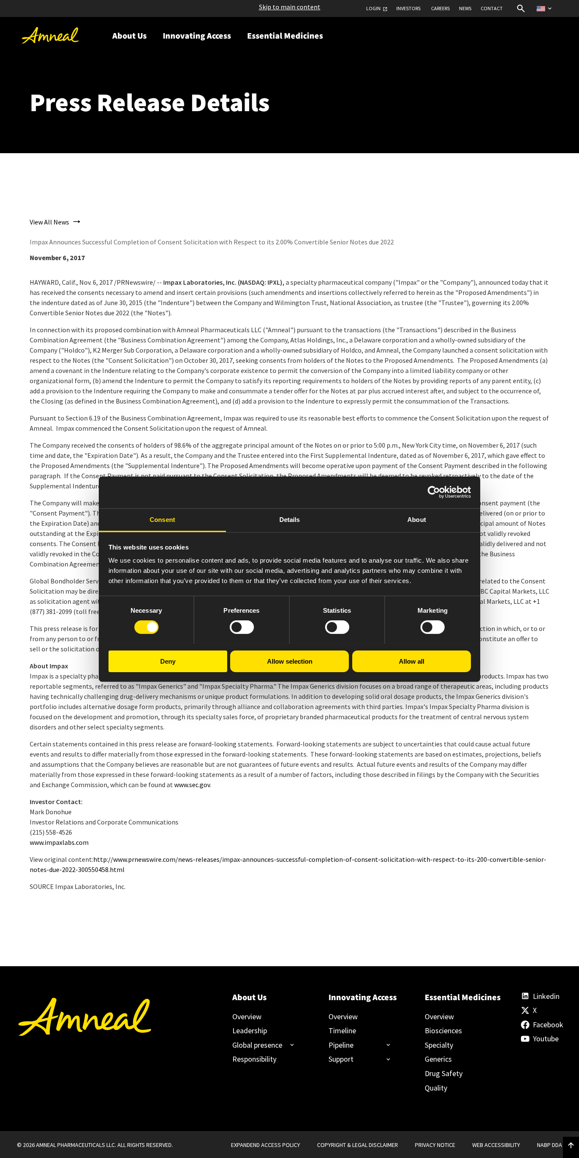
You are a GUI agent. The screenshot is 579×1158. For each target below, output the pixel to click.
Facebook (547, 1024)
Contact (492, 8)
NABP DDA (549, 1145)
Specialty (439, 1045)
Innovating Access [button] (197, 36)
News (465, 8)
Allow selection (289, 661)
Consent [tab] (162, 519)
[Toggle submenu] (260, 1045)
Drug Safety (443, 1073)
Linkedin (546, 996)
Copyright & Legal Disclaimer (357, 1145)
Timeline (342, 1030)
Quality (436, 1088)
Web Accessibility (496, 1145)
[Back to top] (571, 1146)
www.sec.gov (192, 784)
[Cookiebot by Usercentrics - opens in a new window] (434, 492)
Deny (167, 661)
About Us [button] (129, 36)
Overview (247, 1016)
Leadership (249, 1030)
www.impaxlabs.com (59, 842)
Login (373, 8)
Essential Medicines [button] (285, 36)
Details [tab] (289, 519)
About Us (249, 998)
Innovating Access (362, 998)
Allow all (411, 661)
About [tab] (416, 519)
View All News (49, 222)
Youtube (546, 1038)
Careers (440, 8)
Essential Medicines (459, 998)
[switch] (242, 627)
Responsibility (254, 1059)
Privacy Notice (435, 1145)
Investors (408, 8)
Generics (438, 1059)
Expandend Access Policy (265, 1145)
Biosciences (443, 1030)
